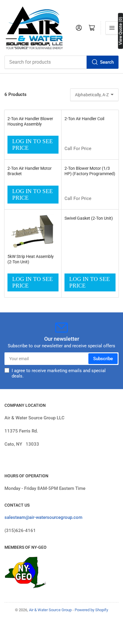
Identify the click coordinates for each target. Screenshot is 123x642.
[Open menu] (112, 27)
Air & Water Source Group (50, 610)
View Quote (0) (120, 31)
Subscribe (103, 358)
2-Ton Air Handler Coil (84, 118)
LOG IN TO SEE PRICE (32, 144)
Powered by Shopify (91, 610)
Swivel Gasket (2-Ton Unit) (88, 218)
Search (107, 62)
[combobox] (61, 62)
